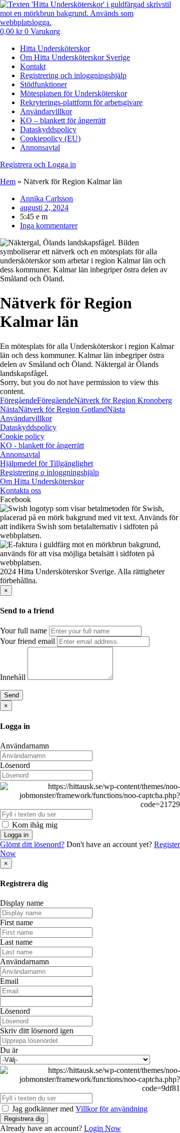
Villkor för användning (112, 1108)
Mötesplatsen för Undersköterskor (73, 93)
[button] (90, 499)
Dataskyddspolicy (48, 129)
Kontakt (33, 66)
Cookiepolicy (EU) (50, 138)
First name (16, 922)
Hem (8, 181)
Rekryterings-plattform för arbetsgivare (81, 102)
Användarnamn (24, 745)
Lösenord (15, 765)
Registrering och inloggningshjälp (73, 75)
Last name (16, 942)
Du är (9, 1050)
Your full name (23, 630)
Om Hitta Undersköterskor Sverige (75, 57)
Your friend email (27, 641)
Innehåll (13, 677)
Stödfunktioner (43, 84)
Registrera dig (24, 1118)
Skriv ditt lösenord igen (37, 1030)
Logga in (16, 835)
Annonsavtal (40, 147)
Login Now (102, 1128)
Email (9, 981)
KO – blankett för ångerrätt (63, 120)
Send (11, 695)
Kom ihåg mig (34, 825)
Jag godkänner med (79, 1108)
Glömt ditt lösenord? (32, 844)
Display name (22, 903)
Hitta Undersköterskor (55, 48)
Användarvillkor (46, 111)
